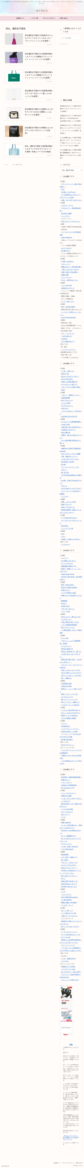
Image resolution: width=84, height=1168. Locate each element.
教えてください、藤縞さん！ (70, 702)
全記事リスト (57, 1163)
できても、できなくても (69, 862)
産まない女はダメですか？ (70, 376)
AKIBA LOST (65, 606)
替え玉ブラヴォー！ (67, 745)
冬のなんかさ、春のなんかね (70, 617)
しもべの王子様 (66, 285)
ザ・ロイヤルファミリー (69, 932)
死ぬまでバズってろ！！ (69, 868)
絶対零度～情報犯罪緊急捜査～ (71, 777)
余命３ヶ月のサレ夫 (67, 507)
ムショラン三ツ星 (67, 528)
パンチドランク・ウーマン (70, 729)
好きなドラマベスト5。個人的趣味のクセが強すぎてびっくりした (71, 1137)
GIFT (63, 534)
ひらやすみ (65, 961)
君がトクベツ (65, 814)
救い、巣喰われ (66, 678)
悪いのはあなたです (67, 788)
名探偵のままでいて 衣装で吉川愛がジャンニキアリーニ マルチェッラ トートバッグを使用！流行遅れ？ (70, 129)
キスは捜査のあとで (67, 341)
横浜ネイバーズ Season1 (69, 715)
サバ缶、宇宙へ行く (67, 371)
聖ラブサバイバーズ (67, 627)
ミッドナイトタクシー (68, 349)
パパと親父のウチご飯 (68, 913)
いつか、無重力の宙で (68, 958)
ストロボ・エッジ (67, 905)
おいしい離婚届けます (68, 836)
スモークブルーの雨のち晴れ (70, 387)
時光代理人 (65, 526)
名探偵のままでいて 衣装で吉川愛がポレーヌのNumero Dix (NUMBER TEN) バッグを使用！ (71, 118)
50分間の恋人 (65, 726)
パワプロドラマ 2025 (68, 969)
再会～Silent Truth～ (68, 585)
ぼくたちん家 (65, 937)
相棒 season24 (66, 822)
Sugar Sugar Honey (67, 574)
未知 (71, 1045)
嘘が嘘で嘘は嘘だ (67, 739)
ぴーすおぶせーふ (67, 406)
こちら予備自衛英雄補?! (69, 625)
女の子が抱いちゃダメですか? (71, 673)
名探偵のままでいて (67, 288)
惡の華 (63, 464)
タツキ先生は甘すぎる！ (69, 518)
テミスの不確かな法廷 (68, 593)
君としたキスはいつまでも (70, 926)
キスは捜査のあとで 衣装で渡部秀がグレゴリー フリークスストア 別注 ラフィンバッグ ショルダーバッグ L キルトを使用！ (70, 141)
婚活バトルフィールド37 (69, 694)
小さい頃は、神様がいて (69, 857)
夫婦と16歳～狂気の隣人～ (70, 272)
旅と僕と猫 (65, 472)
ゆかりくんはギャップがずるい (71, 675)
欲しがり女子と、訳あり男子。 (71, 972)
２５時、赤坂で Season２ (69, 846)
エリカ (63, 817)
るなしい (64, 470)
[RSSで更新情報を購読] (72, 1148)
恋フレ (63, 878)
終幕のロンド (65, 780)
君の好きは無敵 (66, 213)
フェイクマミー (66, 894)
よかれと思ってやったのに (70, 459)
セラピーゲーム (66, 844)
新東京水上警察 (66, 796)
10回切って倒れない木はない (71, 539)
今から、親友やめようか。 (70, 280)
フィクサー (65, 496)
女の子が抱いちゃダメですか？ (71, 488)
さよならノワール (67, 205)
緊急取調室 (65, 854)
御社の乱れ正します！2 (69, 884)
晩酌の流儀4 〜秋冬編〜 (69, 902)
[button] (80, 38)
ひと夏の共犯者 (66, 900)
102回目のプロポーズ (68, 430)
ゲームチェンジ (66, 646)
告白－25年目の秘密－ (68, 307)
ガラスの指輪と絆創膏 (68, 718)
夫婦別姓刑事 (65, 398)
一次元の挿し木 (66, 336)
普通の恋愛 (65, 275)
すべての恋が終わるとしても (70, 934)
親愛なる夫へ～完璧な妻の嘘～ (71, 267)
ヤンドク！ (65, 558)
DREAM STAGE (66, 686)
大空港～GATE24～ (67, 261)
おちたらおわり (66, 248)
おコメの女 (65, 638)
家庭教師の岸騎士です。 (69, 566)
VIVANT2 (64, 339)
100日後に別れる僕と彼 (69, 416)
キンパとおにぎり (67, 563)
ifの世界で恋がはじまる (69, 886)
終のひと (64, 603)
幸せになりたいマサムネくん (70, 221)
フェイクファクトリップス (70, 467)
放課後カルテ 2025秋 (68, 966)
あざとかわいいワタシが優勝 (70, 454)
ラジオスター (65, 544)
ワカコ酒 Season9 (67, 849)
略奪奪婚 (64, 601)
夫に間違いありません (68, 561)
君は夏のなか (65, 251)
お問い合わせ (79, 1163)
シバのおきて (65, 801)
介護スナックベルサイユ (69, 916)
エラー (63, 536)
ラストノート (65, 264)
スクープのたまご (67, 812)
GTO (62, 189)
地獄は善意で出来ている (69, 881)
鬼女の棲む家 (65, 432)
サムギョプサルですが (68, 865)
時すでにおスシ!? (67, 400)
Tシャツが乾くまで (67, 301)
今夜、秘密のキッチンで (69, 456)
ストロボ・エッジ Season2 (70, 705)
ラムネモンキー (66, 619)
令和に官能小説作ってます (70, 622)
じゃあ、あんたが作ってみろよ (71, 798)
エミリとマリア (66, 277)
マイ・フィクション (67, 333)
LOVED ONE (65, 424)
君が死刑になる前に (67, 462)
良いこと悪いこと (67, 910)
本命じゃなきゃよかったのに (70, 670)
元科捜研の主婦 (66, 683)
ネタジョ (64, 486)
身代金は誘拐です (67, 649)
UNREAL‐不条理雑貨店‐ (69, 785)
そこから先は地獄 (67, 809)
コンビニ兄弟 (65, 403)
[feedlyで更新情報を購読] (69, 1148)
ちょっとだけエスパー (68, 793)
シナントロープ (66, 782)
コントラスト (65, 216)
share (63, 390)
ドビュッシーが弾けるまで (70, 980)
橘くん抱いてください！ (69, 876)
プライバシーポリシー (68, 1163)
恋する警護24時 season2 (69, 897)
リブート (64, 723)
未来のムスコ (65, 590)
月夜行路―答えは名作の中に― (71, 427)
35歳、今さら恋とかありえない (71, 200)
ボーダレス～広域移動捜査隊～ (71, 422)
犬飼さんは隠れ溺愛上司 (69, 382)
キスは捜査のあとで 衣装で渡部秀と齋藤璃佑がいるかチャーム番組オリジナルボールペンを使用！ (70, 154)
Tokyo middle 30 (66, 237)
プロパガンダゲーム (67, 609)
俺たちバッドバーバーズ (69, 699)
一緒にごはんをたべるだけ (70, 269)
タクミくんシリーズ (67, 945)
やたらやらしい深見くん (69, 384)
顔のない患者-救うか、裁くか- (71, 651)
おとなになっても (67, 697)
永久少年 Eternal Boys (68, 317)
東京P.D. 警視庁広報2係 (69, 587)
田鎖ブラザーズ (66, 504)
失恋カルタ (65, 408)
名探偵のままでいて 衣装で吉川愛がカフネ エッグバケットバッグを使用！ (70, 108)
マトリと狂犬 (65, 611)
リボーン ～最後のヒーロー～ (71, 395)
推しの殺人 (65, 860)
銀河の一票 (65, 374)
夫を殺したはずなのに (68, 192)
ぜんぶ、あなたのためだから (70, 713)
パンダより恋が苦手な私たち (70, 710)
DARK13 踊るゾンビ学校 (69, 731)
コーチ (63, 892)
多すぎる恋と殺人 (67, 379)
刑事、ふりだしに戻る (68, 502)
